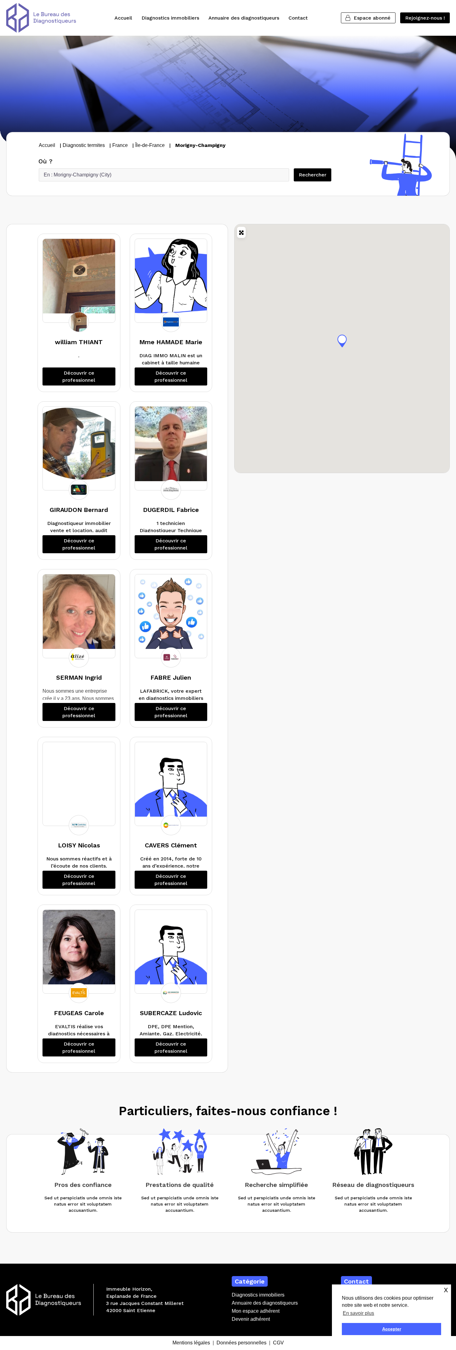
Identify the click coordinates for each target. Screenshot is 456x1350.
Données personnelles (241, 1343)
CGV (278, 1343)
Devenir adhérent (251, 1319)
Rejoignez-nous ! (425, 18)
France (120, 145)
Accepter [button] (391, 1328)
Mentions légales (191, 1343)
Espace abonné (372, 18)
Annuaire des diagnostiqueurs (243, 18)
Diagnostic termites (84, 145)
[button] (342, 341)
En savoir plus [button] (358, 1313)
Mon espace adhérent (255, 1311)
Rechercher (315, 174)
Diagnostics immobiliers (170, 18)
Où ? (45, 161)
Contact (298, 18)
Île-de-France (150, 145)
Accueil (123, 18)
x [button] (446, 1289)
